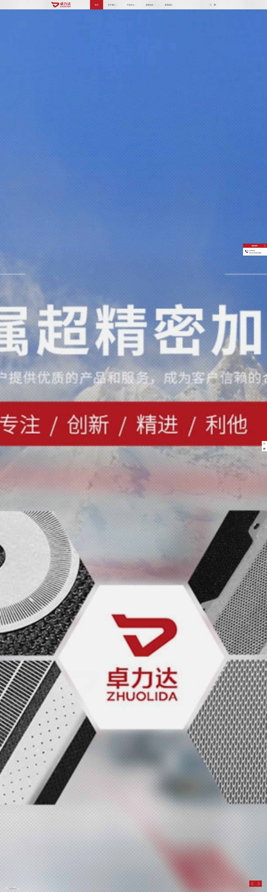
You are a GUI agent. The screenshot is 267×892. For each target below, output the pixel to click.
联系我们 (168, 4)
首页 (96, 4)
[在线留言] (264, 443)
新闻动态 (149, 4)
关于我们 (111, 4)
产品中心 (130, 4)
